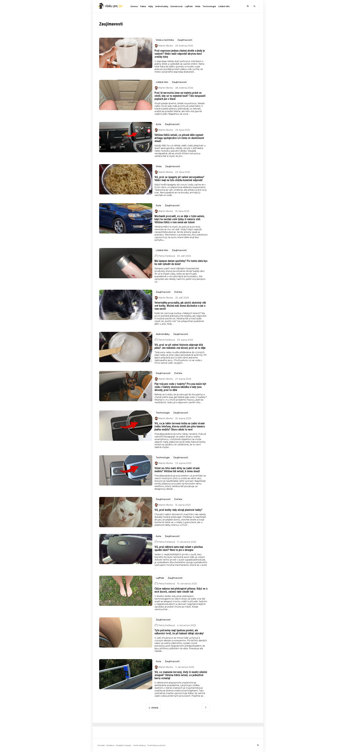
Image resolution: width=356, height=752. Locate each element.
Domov (134, 6)
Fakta (143, 6)
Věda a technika (165, 40)
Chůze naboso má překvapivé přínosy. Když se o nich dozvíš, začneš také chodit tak (180, 590)
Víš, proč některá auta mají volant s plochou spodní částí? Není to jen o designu (178, 548)
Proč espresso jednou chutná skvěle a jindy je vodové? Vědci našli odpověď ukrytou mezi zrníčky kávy (179, 53)
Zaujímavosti (184, 40)
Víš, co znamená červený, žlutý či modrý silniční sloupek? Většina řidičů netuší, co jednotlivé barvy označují (180, 675)
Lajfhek (189, 6)
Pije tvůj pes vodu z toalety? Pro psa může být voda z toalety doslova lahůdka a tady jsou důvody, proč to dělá (180, 387)
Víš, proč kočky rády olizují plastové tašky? (178, 510)
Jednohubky (161, 6)
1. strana (153, 707)
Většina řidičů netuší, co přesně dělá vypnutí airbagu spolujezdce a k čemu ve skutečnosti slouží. (179, 138)
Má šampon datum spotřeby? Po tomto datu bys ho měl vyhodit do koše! (180, 262)
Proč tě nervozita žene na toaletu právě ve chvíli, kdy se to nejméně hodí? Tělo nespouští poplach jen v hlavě (180, 96)
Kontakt (101, 745)
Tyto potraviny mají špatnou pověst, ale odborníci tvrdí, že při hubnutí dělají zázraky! (179, 632)
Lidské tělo (224, 6)
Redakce (110, 745)
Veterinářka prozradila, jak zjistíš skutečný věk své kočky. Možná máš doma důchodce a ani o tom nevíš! (180, 305)
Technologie (209, 6)
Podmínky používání (156, 745)
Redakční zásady (124, 745)
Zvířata (178, 292)
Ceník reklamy (139, 745)
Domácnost (176, 6)
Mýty (150, 6)
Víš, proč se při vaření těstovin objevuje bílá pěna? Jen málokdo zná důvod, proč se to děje (180, 346)
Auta (158, 124)
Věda (197, 6)
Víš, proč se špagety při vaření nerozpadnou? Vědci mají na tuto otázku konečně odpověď (179, 178)
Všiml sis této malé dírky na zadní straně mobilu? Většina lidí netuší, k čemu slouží (177, 469)
